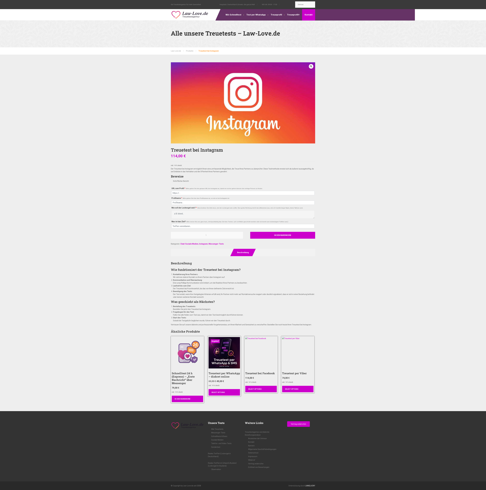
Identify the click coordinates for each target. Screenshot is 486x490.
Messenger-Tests (216, 244)
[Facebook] (283, 4)
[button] (311, 66)
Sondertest (215, 447)
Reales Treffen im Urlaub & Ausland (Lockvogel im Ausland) (222, 464)
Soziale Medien (217, 440)
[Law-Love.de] (190, 14)
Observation (216, 469)
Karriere (251, 446)
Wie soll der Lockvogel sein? (237, 208)
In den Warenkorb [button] (182, 399)
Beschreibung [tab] (243, 252)
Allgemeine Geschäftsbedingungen (262, 449)
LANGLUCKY (310, 486)
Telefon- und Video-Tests (221, 443)
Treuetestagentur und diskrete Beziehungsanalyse (257, 433)
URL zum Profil (217, 188)
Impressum (252, 456)
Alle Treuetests (217, 429)
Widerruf (251, 460)
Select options (218, 392)
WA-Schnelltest (233, 14)
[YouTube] (289, 4)
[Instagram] (286, 4)
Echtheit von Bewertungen (258, 467)
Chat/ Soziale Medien (189, 244)
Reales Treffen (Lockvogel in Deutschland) (219, 455)
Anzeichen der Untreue (257, 438)
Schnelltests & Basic (219, 436)
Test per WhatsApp (256, 14)
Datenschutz (253, 453)
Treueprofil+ (293, 14)
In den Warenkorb (282, 235)
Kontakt (309, 14)
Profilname (200, 198)
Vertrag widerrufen (256, 464)
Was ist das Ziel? (229, 222)
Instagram (203, 244)
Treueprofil (276, 14)
